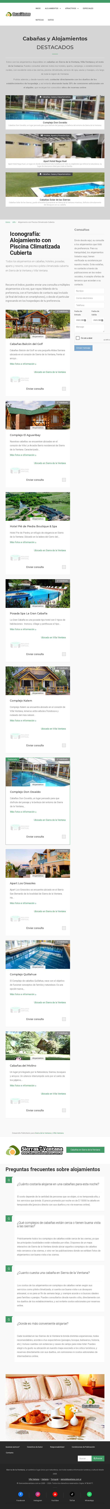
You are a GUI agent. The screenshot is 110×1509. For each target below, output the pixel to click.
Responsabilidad (57, 1447)
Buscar (99, 1458)
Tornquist (54, 1479)
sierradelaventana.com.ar (71, 1479)
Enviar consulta (35, 388)
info (13, 222)
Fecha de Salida (95, 313)
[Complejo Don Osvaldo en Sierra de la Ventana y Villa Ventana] (55, 112)
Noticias (40, 20)
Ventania (45, 1479)
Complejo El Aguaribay (25, 435)
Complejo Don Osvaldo (55, 122)
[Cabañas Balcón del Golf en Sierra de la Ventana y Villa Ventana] (38, 324)
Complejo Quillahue (23, 974)
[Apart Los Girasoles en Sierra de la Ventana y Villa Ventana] (38, 863)
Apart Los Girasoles (22, 883)
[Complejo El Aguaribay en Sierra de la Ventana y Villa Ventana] (38, 415)
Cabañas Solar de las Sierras (55, 199)
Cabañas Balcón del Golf (26, 344)
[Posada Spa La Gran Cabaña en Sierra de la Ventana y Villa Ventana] (38, 593)
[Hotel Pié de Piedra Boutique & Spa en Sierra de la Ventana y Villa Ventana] (38, 506)
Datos (51, 20)
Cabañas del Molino (23, 1065)
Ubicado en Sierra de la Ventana (50, 372)
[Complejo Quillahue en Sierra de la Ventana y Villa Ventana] (38, 954)
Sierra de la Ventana (43, 1133)
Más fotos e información (22, 364)
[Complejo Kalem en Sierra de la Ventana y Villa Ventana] (38, 680)
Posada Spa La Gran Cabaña (28, 613)
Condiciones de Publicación (83, 1447)
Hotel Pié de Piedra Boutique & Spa (33, 526)
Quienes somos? (13, 1447)
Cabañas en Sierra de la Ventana (85, 1150)
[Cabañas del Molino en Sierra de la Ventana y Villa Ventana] (38, 1045)
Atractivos (70, 8)
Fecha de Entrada (78, 313)
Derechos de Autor (35, 1447)
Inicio (38, 8)
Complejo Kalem (21, 700)
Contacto (9, 1453)
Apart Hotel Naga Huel (55, 161)
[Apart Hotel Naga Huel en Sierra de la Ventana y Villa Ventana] (55, 151)
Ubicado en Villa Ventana (53, 637)
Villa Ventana (58, 1133)
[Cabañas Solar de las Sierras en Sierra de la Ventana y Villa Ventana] (55, 189)
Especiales (88, 8)
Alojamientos (51, 8)
